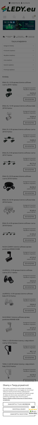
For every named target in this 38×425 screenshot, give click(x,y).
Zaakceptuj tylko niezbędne (19, 404)
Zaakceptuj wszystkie (19, 414)
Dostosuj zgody (19, 409)
